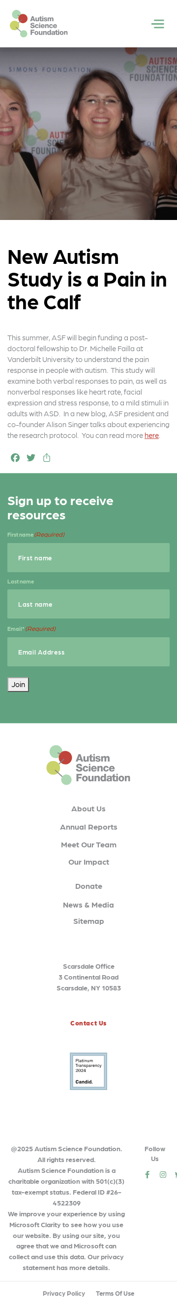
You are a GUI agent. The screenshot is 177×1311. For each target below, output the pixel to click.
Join (18, 684)
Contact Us (88, 1022)
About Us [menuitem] (88, 808)
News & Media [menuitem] (88, 904)
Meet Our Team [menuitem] (89, 844)
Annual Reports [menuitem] (89, 826)
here (152, 435)
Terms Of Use (115, 1293)
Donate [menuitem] (88, 885)
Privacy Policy (64, 1293)
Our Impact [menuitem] (88, 861)
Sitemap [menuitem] (88, 920)
